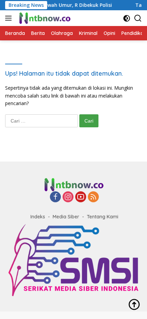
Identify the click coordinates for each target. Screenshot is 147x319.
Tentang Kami (102, 217)
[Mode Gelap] (127, 18)
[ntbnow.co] (43, 18)
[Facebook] (55, 197)
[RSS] (93, 197)
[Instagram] (68, 197)
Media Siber (66, 217)
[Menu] (9, 18)
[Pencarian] (138, 18)
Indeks (37, 217)
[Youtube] (80, 197)
